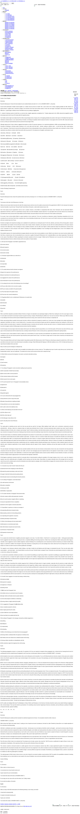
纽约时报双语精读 (9, 32)
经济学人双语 (8, 34)
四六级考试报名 (8, 78)
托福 (6, 80)
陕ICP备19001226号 (28, 806)
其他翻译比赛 (8, 88)
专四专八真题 (8, 65)
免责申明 (14, 804)
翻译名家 (7, 60)
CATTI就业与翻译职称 (9, 18)
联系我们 (2, 804)
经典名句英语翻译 (9, 63)
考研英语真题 (8, 70)
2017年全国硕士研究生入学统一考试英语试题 (76, 100)
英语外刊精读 (8, 33)
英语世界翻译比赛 (9, 87)
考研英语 (9, 90)
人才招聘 (18, 804)
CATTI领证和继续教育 (9, 20)
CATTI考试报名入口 (21, 1)
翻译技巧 (7, 53)
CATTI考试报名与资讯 (9, 17)
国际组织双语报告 (9, 48)
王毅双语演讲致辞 (9, 42)
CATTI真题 (7, 13)
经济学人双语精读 (9, 31)
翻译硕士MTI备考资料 (9, 26)
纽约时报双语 (8, 36)
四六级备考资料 (8, 77)
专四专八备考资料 (9, 67)
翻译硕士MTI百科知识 (9, 27)
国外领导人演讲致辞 (9, 49)
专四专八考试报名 (9, 68)
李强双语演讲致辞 (9, 41)
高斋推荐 (7, 10)
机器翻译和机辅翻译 (9, 59)
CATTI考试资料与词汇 (9, 16)
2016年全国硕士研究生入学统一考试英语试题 (76, 112)
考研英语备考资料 (9, 72)
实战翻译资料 (8, 57)
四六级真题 (7, 75)
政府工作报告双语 (9, 43)
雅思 (6, 82)
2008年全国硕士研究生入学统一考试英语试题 (76, 106)
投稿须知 (6, 804)
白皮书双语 (7, 44)
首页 (4, 7)
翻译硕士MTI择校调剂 (9, 28)
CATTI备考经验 (8, 15)
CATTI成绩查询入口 (4, 1)
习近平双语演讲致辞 (9, 39)
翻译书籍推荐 (8, 52)
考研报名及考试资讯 (9, 73)
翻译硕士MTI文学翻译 (9, 24)
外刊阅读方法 (8, 37)
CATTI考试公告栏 (12, 1)
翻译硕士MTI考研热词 (9, 23)
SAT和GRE (7, 83)
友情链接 (10, 804)
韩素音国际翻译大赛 (9, 85)
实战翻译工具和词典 (9, 58)
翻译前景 (7, 62)
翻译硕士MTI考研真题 (9, 22)
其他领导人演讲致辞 (9, 47)
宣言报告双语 (8, 46)
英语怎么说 (7, 54)
